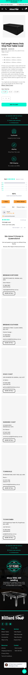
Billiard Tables (5, 631)
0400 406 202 (6, 384)
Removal (17, 246)
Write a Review (22, 202)
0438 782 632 (6, 434)
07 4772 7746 (6, 480)
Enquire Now (17, 640)
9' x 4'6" (17, 91)
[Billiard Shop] (14, 9)
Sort (13, 207)
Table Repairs (17, 631)
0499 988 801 (6, 531)
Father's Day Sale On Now (20, 4)
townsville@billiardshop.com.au (11, 484)
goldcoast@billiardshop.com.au (11, 387)
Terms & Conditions (6, 656)
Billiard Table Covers (7, 85)
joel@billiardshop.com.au (9, 534)
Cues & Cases (5, 634)
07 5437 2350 (6, 432)
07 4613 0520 (6, 529)
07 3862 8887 (6, 285)
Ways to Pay (4, 640)
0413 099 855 (6, 336)
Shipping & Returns (6, 650)
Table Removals (18, 634)
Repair (12, 246)
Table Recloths (18, 637)
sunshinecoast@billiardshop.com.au (12, 436)
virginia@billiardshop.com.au (10, 289)
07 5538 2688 (6, 383)
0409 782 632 (6, 287)
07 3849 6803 (6, 335)
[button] (23, 9)
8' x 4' (10, 91)
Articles (3, 648)
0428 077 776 (6, 481)
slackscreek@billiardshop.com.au (12, 339)
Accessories (4, 637)
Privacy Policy (5, 653)
